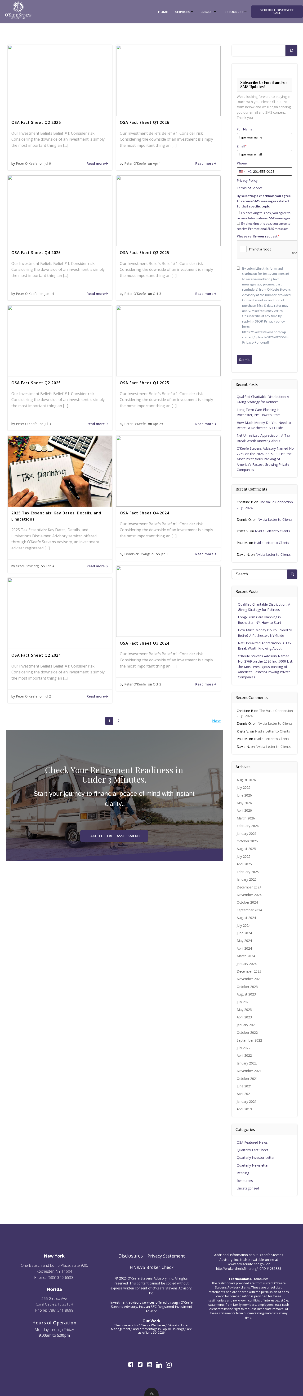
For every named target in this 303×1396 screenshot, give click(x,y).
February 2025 (248, 872)
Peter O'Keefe (26, 163)
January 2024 (247, 963)
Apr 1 (157, 163)
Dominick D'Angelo (139, 554)
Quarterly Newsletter (253, 1165)
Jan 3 (164, 554)
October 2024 (247, 902)
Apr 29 (158, 424)
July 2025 (243, 856)
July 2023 (243, 1002)
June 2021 (244, 1086)
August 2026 (246, 780)
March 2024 (246, 956)
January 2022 (247, 1063)
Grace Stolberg (27, 566)
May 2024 (244, 940)
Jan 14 (49, 293)
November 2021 (249, 1071)
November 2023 (249, 979)
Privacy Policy (247, 180)
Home (163, 11)
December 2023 (249, 971)
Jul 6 (48, 163)
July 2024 (243, 925)
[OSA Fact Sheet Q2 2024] (60, 613)
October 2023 (247, 986)
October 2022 (247, 1032)
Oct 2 (157, 684)
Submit (244, 360)
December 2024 (249, 887)
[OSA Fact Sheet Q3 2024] (168, 600)
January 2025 (247, 879)
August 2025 (246, 848)
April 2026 (244, 810)
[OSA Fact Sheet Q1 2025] (168, 340)
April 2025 (244, 864)
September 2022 (249, 1040)
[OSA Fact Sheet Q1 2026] (168, 80)
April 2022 (244, 1055)
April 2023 (244, 1017)
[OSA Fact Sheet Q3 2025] (168, 210)
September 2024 (249, 910)
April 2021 (244, 1093)
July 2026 (243, 787)
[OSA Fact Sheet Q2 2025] (60, 340)
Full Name (244, 129)
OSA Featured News (252, 1142)
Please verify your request (258, 236)
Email (241, 146)
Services (182, 11)
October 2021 (247, 1078)
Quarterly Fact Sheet (252, 1150)
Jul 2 (48, 696)
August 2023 (246, 994)
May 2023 (244, 1009)
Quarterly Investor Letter (256, 1157)
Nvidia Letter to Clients (275, 519)
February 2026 (248, 825)
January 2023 (247, 1025)
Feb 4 (50, 566)
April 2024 (244, 948)
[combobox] (244, 171)
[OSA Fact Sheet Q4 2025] (60, 210)
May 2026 (244, 803)
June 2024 (244, 933)
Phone (242, 163)
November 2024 (249, 894)
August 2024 (246, 917)
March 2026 (246, 818)
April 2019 (244, 1109)
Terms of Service (250, 188)
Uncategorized (248, 1188)
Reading (243, 1173)
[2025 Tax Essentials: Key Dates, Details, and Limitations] (60, 470)
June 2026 (244, 795)
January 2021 (247, 1101)
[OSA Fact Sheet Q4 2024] (168, 470)
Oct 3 (157, 293)
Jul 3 (48, 424)
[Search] (291, 50)
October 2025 (247, 841)
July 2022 (243, 1048)
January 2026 (247, 833)
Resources (245, 1180)
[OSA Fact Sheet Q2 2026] (60, 80)
